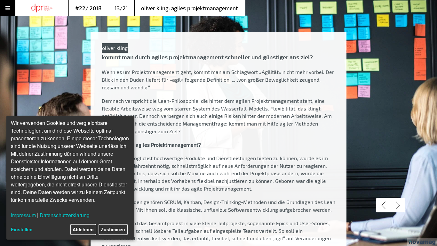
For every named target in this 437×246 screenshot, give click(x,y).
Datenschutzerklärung (65, 215)
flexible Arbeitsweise (126, 108)
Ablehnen (83, 229)
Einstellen (22, 229)
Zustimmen (113, 229)
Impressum (23, 215)
